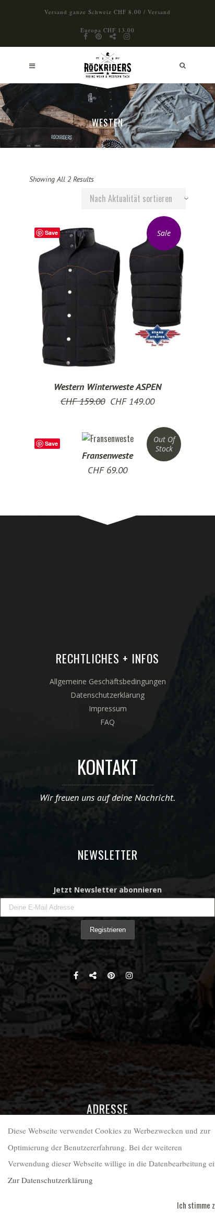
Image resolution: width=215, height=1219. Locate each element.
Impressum (108, 708)
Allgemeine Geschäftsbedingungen (108, 681)
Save (51, 232)
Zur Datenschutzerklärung (50, 1180)
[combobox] (133, 198)
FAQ (107, 722)
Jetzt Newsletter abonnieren (107, 890)
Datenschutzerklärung (107, 695)
